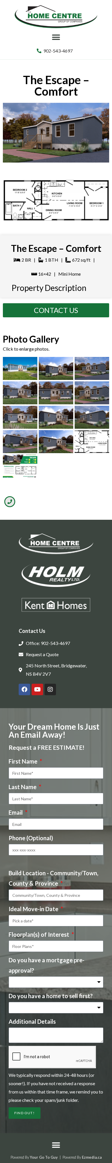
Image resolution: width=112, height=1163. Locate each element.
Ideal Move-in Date (34, 908)
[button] (56, 37)
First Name (23, 761)
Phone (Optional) (31, 837)
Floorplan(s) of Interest (39, 934)
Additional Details (32, 1021)
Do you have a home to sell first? (51, 995)
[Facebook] (24, 689)
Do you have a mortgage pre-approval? (46, 965)
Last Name (23, 786)
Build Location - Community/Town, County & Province (53, 878)
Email (16, 812)
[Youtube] (37, 689)
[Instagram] (50, 689)
